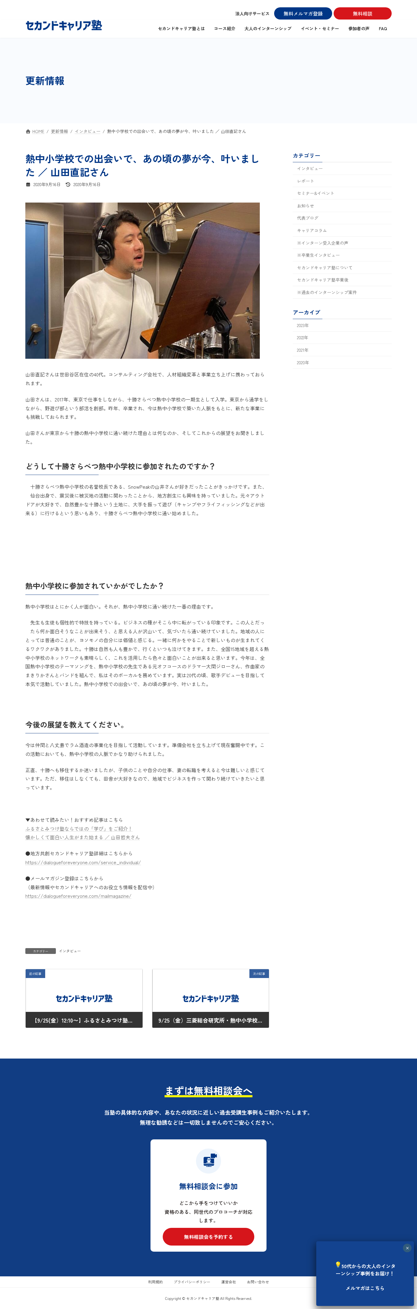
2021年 (303, 350)
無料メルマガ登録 (303, 13)
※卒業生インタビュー (318, 255)
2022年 (302, 337)
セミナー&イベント (315, 193)
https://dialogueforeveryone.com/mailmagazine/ (78, 895)
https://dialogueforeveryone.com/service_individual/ (83, 862)
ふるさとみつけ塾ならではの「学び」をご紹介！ (79, 828)
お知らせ (305, 205)
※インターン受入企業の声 (322, 242)
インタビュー (70, 950)
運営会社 (228, 1281)
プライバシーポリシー (192, 1281)
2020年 (303, 362)
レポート (305, 181)
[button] (208, 1237)
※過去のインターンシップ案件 (327, 292)
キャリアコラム (312, 230)
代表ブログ (307, 218)
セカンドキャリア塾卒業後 (322, 280)
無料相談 (362, 13)
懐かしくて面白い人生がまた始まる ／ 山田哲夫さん (82, 837)
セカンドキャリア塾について (325, 267)
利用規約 (155, 1281)
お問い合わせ (258, 1281)
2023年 (303, 325)
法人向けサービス (252, 13)
